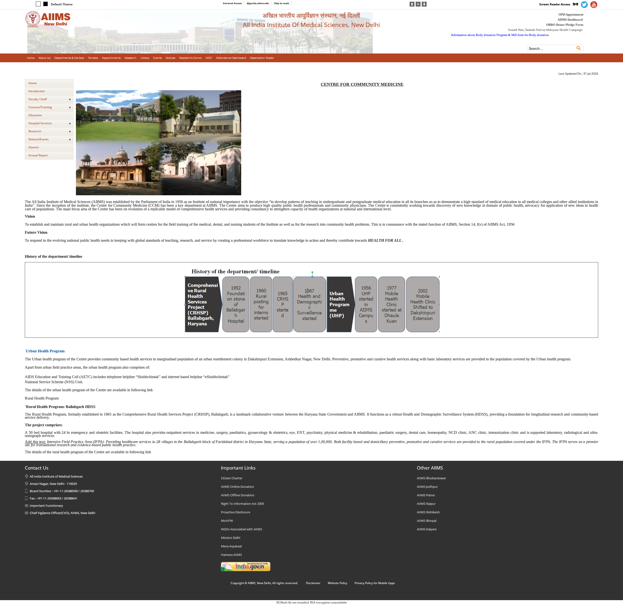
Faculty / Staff (37, 99)
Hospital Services (40, 123)
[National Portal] (245, 566)
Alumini (33, 147)
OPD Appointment (571, 14)
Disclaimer (313, 583)
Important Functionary (46, 505)
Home (32, 83)
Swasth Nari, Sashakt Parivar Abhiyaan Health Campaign (545, 30)
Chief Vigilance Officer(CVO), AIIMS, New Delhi (62, 513)
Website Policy (337, 583)
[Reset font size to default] (418, 3)
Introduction (36, 91)
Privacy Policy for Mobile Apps (375, 583)
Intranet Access (232, 3)
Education (35, 115)
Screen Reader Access (554, 4)
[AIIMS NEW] (48, 19)
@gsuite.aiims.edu (258, 3)
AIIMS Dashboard (570, 19)
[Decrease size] (424, 3)
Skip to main (281, 3)
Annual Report (38, 155)
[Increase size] (412, 3)
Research (34, 131)
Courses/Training (40, 107)
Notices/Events (38, 139)
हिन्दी (575, 4)
